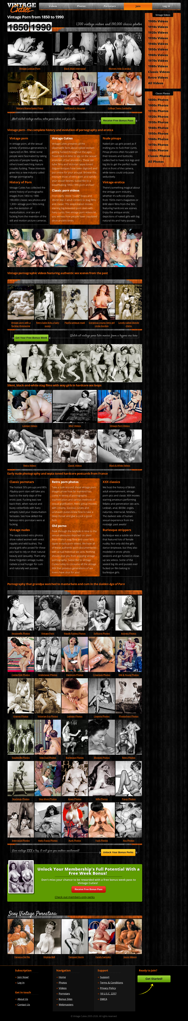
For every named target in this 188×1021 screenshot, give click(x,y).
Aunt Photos (75, 840)
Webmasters (66, 1004)
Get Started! (154, 979)
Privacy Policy (108, 988)
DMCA (103, 999)
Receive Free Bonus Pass (118, 120)
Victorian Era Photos (48, 716)
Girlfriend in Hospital (74, 108)
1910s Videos (158, 27)
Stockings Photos (20, 799)
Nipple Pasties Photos (75, 633)
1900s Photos (158, 105)
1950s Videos (158, 49)
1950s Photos (158, 133)
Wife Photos (102, 799)
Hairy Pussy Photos (48, 840)
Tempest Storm (76, 957)
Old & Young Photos (129, 674)
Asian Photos (74, 799)
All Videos (155, 83)
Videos (75, 425)
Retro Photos (128, 757)
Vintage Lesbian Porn (29, 68)
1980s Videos (158, 66)
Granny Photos (20, 716)
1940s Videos (158, 44)
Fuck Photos (102, 840)
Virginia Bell (49, 957)
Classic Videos (75, 465)
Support (104, 977)
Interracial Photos (21, 840)
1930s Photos (158, 122)
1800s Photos (158, 100)
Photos (81, 6)
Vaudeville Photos (21, 757)
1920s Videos (158, 32)
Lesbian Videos (29, 425)
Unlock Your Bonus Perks (118, 852)
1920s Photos (158, 116)
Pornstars (110, 6)
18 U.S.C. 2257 (108, 993)
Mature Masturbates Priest (29, 108)
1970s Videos (158, 60)
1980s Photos (158, 150)
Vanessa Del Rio (22, 957)
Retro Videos (29, 465)
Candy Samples (103, 957)
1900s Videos (158, 21)
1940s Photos (158, 128)
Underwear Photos (47, 674)
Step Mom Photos (48, 799)
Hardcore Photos (74, 674)
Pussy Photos (128, 799)
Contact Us (23, 1004)
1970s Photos (158, 145)
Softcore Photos (102, 633)
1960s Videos (158, 55)
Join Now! (23, 977)
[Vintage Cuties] (21, 12)
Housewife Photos (21, 633)
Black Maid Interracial (74, 68)
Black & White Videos (119, 465)
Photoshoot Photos (128, 716)
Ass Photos (128, 840)
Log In (166, 6)
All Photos (156, 161)
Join (138, 6)
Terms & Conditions (111, 982)
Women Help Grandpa (120, 68)
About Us (22, 999)
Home (62, 977)
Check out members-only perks (75, 897)
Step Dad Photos (47, 757)
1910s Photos (158, 111)
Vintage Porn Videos (120, 425)
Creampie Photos (101, 674)
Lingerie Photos (101, 716)
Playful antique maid (75, 322)
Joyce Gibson (130, 957)
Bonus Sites (65, 999)
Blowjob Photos (102, 757)
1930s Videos (158, 38)
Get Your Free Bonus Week (31, 337)
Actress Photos (128, 633)
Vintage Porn (47, 633)
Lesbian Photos (74, 716)
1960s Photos (158, 139)
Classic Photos (159, 156)
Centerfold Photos (21, 674)
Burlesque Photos (75, 757)
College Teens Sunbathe (120, 108)
